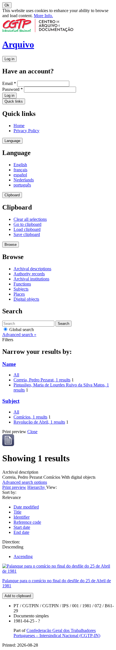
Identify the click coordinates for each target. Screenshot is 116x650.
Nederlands (24, 179)
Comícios (30, 417)
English (20, 164)
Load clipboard (27, 229)
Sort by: (9, 492)
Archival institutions (31, 278)
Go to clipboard (27, 224)
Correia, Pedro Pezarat (42, 379)
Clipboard (12, 195)
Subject (10, 401)
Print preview (14, 487)
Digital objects (26, 299)
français (20, 169)
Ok (7, 5)
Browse (11, 244)
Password (12, 89)
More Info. (43, 15)
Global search (21, 329)
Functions (22, 284)
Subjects (21, 289)
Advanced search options (24, 482)
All (16, 374)
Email (9, 83)
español (20, 174)
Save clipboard (27, 234)
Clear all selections (30, 219)
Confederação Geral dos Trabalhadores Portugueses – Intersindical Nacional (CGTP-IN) (57, 633)
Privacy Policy (26, 130)
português (22, 185)
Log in (9, 59)
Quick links (14, 101)
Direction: (11, 541)
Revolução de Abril (39, 422)
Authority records (29, 273)
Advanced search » (19, 334)
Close (32, 431)
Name (9, 364)
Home (19, 125)
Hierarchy (36, 487)
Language (12, 141)
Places (19, 294)
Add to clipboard (18, 596)
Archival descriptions (32, 268)
